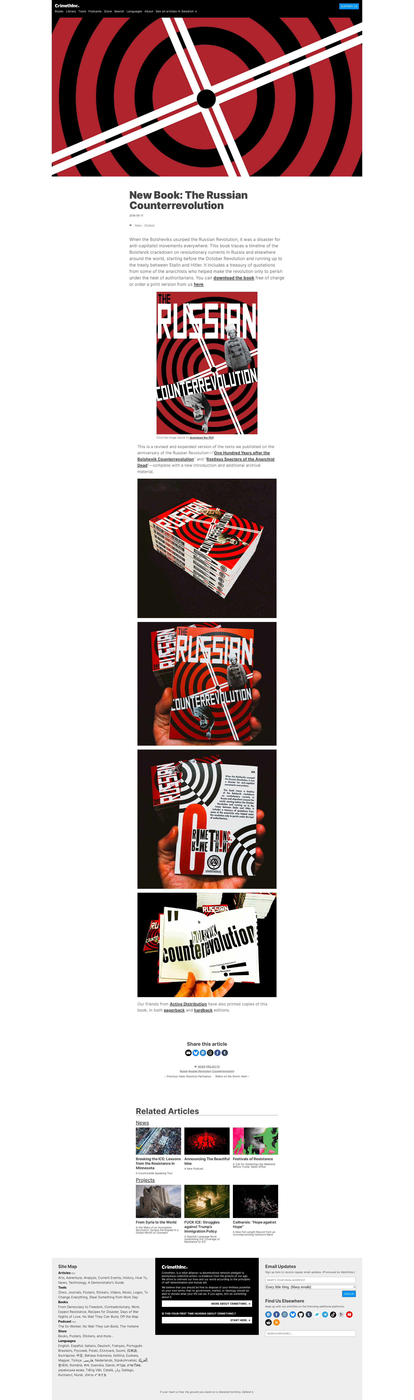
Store (108, 11)
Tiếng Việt (93, 1370)
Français (118, 1346)
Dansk (110, 1365)
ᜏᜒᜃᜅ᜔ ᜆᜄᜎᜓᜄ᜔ (95, 1375)
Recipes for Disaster (103, 1312)
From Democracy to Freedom (80, 1307)
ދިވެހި (117, 1370)
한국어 (63, 1365)
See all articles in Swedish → (176, 11)
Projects (149, 225)
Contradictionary (117, 1307)
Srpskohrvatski (125, 1360)
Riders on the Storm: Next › (232, 1076)
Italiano (90, 1346)
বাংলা (86, 1365)
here (199, 284)
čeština (118, 1355)
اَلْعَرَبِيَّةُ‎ (142, 1360)
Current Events (109, 1278)
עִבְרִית (121, 1365)
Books (59, 11)
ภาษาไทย (134, 1365)
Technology (77, 1283)
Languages (134, 11)
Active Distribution (188, 1004)
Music (126, 1292)
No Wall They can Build (100, 1326)
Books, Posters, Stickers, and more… (86, 1336)
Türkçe (76, 1360)
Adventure (74, 1278)
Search (119, 11)
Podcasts (95, 11)
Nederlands (103, 1360)
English (63, 1346)
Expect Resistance (72, 1312)
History (128, 1278)
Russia (184, 1071)
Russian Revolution (199, 1071)
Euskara (132, 1355)
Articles (64, 1273)
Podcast (64, 1321)
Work (135, 1307)
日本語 (132, 1351)
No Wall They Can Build (100, 1317)
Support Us (349, 6)
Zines (62, 1292)
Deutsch (104, 1346)
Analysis (90, 1278)
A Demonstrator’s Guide (106, 1283)
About (149, 11)
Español (77, 1346)
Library (71, 11)
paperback (174, 1010)
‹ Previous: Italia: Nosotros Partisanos (188, 1076)
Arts (61, 1278)
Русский (80, 1351)
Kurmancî (65, 1375)
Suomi (120, 1351)
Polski (93, 1351)
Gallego (127, 1370)
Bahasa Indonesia (98, 1355)
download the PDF (202, 437)
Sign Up (349, 1293)
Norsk (78, 1375)
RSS (73, 1273)
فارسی (88, 1360)
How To (141, 1278)
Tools (82, 11)
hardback (203, 1010)
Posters (88, 1292)
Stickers (102, 1292)
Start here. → (240, 1320)
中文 (79, 1355)
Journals (74, 1292)
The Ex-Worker (69, 1326)
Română (76, 1365)
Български (66, 1355)
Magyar (63, 1360)
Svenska (97, 1365)
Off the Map (129, 1317)
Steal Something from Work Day (113, 1297)
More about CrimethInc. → (231, 1303)
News (138, 225)
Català (108, 1370)
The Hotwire (129, 1326)
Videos (115, 1292)
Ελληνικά (107, 1351)
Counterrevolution (223, 1071)
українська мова (71, 1370)
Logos (137, 1292)
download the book (233, 277)
